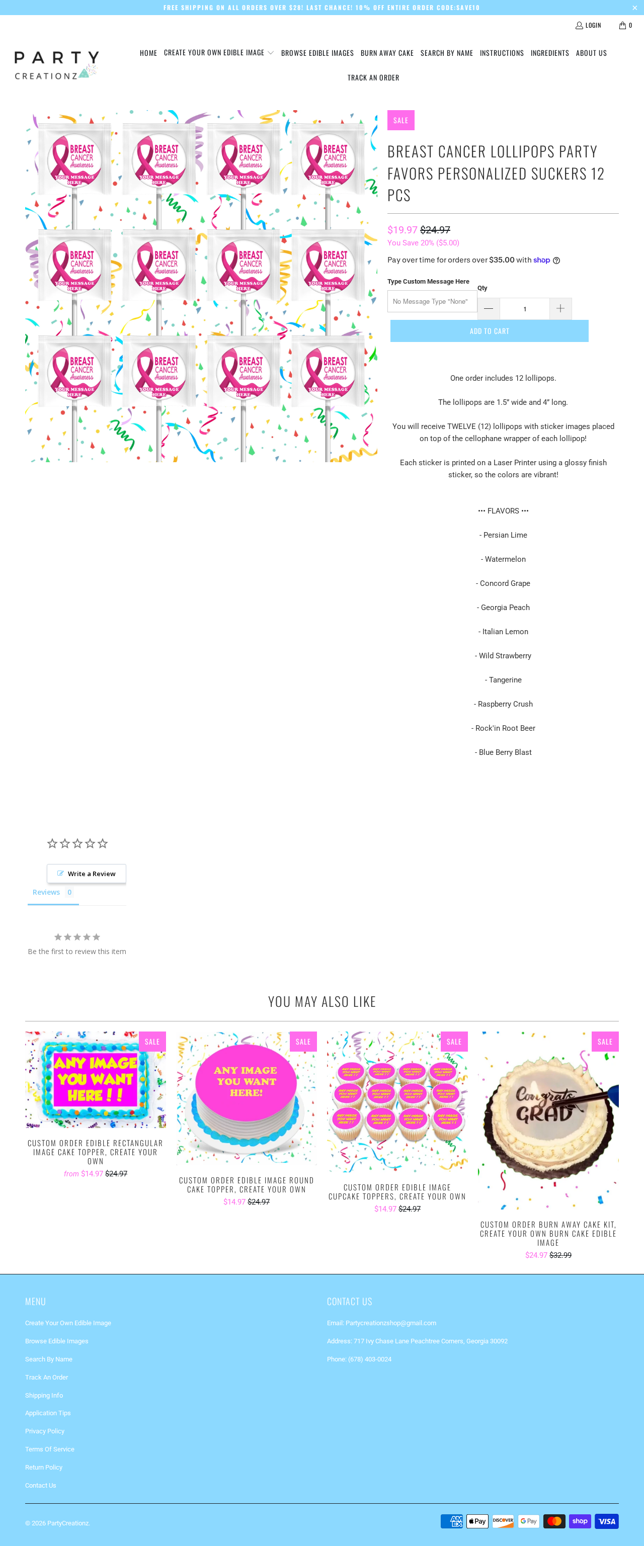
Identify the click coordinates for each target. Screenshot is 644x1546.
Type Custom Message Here (428, 281)
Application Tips (48, 1413)
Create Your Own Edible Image (68, 1323)
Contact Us (40, 1485)
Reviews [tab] (46, 892)
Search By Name (48, 1359)
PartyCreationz (68, 1523)
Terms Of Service (49, 1449)
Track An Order (46, 1377)
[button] (219, 52)
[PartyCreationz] (56, 65)
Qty (482, 288)
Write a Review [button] (92, 873)
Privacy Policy (44, 1431)
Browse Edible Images (57, 1341)
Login (593, 25)
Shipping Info (44, 1395)
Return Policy (43, 1467)
